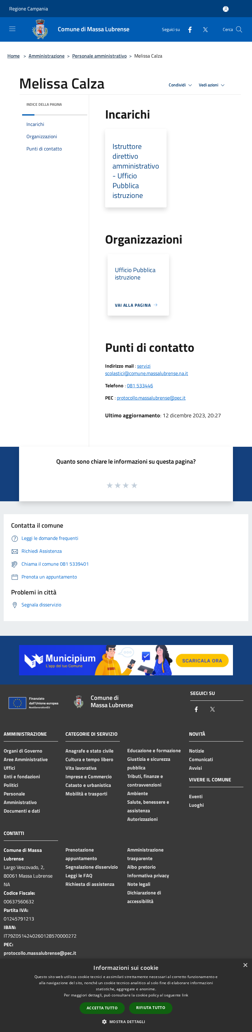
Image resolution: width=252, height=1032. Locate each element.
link (185, 995)
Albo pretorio (141, 867)
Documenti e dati (22, 810)
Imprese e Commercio (88, 776)
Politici (11, 785)
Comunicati (201, 759)
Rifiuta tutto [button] (150, 1007)
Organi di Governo (23, 750)
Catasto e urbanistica (88, 785)
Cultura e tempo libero (89, 759)
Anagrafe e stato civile (89, 750)
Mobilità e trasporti (86, 793)
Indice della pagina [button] (44, 104)
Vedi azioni (209, 85)
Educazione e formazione (154, 750)
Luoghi (196, 805)
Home (13, 55)
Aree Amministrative (26, 759)
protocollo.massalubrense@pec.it (151, 397)
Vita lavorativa (80, 768)
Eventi (196, 796)
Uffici (9, 768)
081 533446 (140, 385)
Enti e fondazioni (22, 776)
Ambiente (137, 793)
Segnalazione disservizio (91, 867)
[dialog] (126, 995)
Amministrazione (47, 55)
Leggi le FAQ (78, 875)
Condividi (178, 85)
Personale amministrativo (99, 55)
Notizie (196, 750)
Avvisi (195, 768)
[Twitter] (203, 29)
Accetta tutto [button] (102, 1008)
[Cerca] (239, 29)
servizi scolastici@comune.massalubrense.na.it (146, 369)
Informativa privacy (148, 875)
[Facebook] (187, 29)
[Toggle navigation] (12, 28)
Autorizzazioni (142, 819)
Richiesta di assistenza (89, 884)
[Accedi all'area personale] (225, 9)
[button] (126, 1022)
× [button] (245, 965)
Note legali (138, 884)
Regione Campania (28, 8)
